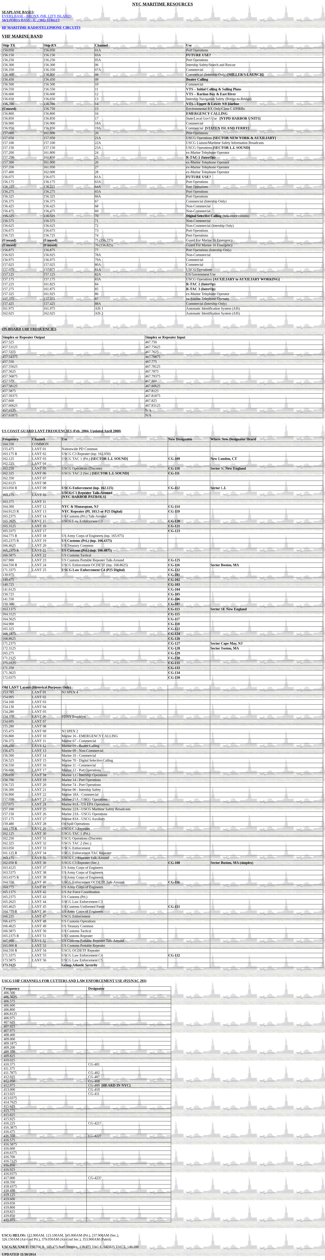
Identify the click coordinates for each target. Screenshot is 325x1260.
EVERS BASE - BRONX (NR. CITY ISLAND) (36, 16)
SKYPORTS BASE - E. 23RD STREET (31, 20)
